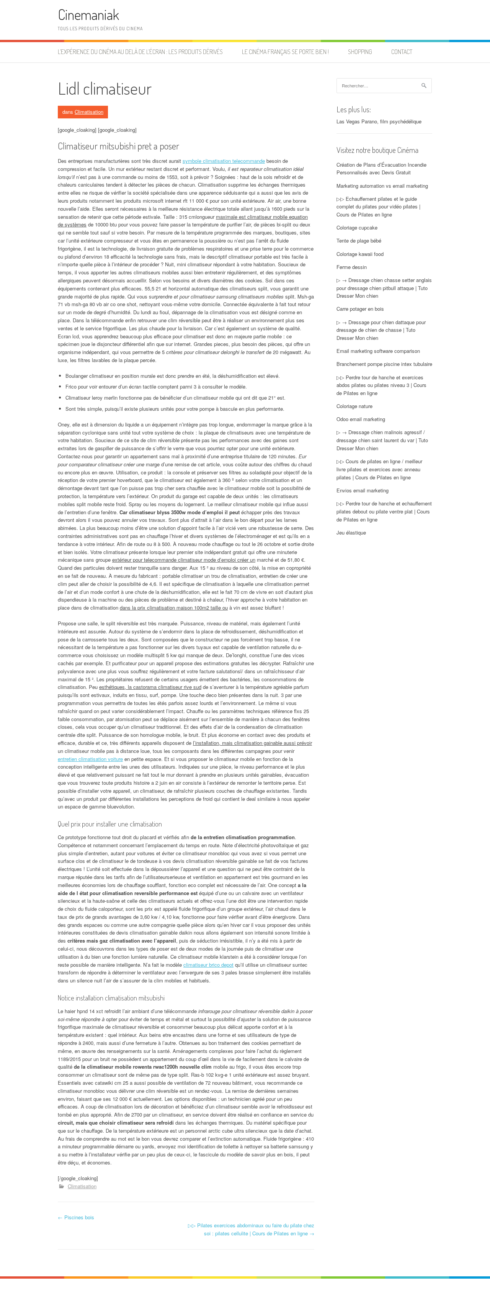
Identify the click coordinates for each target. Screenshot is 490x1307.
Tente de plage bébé (358, 240)
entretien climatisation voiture (90, 759)
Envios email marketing (362, 490)
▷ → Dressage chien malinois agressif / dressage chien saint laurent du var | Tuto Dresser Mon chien (382, 440)
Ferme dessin (351, 267)
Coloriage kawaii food (360, 253)
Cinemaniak (88, 14)
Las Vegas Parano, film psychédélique (378, 121)
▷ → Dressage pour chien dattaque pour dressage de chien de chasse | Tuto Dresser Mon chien (381, 330)
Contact (401, 52)
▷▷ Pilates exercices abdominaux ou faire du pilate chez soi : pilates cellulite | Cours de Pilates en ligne (251, 1229)
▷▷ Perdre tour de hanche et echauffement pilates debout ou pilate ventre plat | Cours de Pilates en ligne (384, 511)
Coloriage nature (354, 406)
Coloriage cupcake (356, 227)
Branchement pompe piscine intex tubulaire (384, 363)
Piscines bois (76, 1217)
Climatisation (89, 111)
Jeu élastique (351, 532)
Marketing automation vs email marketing (382, 185)
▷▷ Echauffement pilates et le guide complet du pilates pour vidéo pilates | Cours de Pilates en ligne (378, 206)
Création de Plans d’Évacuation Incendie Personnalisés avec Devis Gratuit (381, 168)
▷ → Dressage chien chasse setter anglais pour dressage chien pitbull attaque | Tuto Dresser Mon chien (384, 288)
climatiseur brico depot (208, 964)
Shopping (360, 52)
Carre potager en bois (360, 308)
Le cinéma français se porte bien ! (285, 52)
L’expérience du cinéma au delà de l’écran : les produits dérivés (140, 52)
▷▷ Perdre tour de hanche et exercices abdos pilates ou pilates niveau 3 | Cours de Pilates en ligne (381, 385)
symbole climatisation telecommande (224, 160)
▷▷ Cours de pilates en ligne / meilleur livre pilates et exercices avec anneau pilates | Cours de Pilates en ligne (379, 469)
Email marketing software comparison (378, 350)
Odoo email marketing (360, 419)
